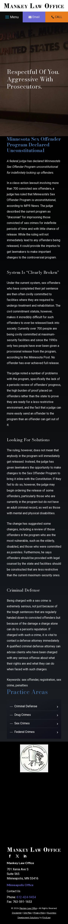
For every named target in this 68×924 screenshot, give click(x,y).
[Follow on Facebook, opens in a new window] (10, 856)
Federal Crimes (24, 731)
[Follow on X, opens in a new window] (17, 856)
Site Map (27, 912)
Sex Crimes (22, 723)
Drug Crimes (22, 714)
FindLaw (46, 917)
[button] (11, 17)
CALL (58, 17)
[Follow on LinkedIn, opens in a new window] (25, 856)
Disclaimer (17, 912)
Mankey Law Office (28, 908)
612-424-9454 (26, 897)
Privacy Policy (39, 912)
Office (20, 885)
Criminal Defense (25, 706)
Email (35, 17)
